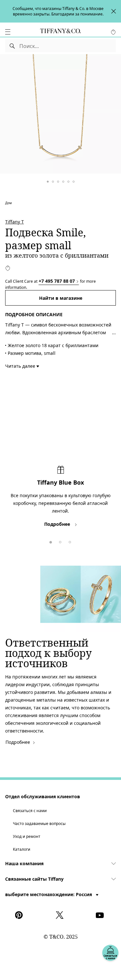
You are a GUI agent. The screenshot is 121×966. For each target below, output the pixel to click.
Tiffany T (14, 222)
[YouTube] (101, 915)
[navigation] (7, 31)
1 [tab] (49, 541)
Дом (8, 203)
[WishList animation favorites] (113, 32)
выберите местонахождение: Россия (49, 894)
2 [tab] (59, 541)
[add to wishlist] (7, 268)
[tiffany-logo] (60, 32)
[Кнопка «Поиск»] (12, 45)
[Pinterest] (20, 915)
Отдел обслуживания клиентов (42, 796)
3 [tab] (69, 541)
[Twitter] (60, 915)
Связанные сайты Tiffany (34, 879)
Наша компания (24, 863)
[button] (7, 31)
